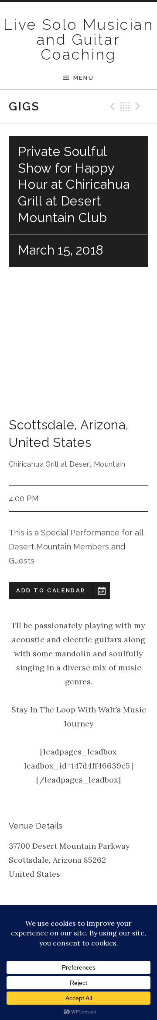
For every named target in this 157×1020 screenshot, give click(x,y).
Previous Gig (111, 106)
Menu (83, 77)
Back (125, 106)
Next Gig (139, 106)
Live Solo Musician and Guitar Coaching (78, 39)
